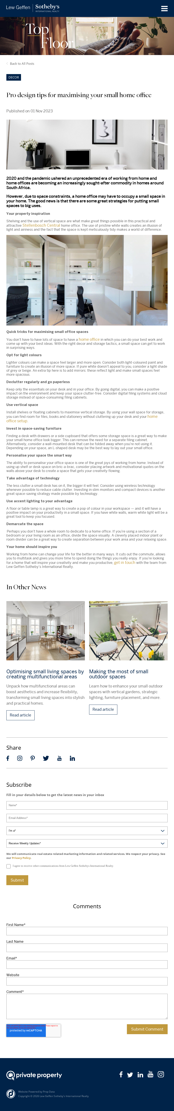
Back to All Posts (22, 63)
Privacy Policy (21, 858)
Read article (20, 715)
